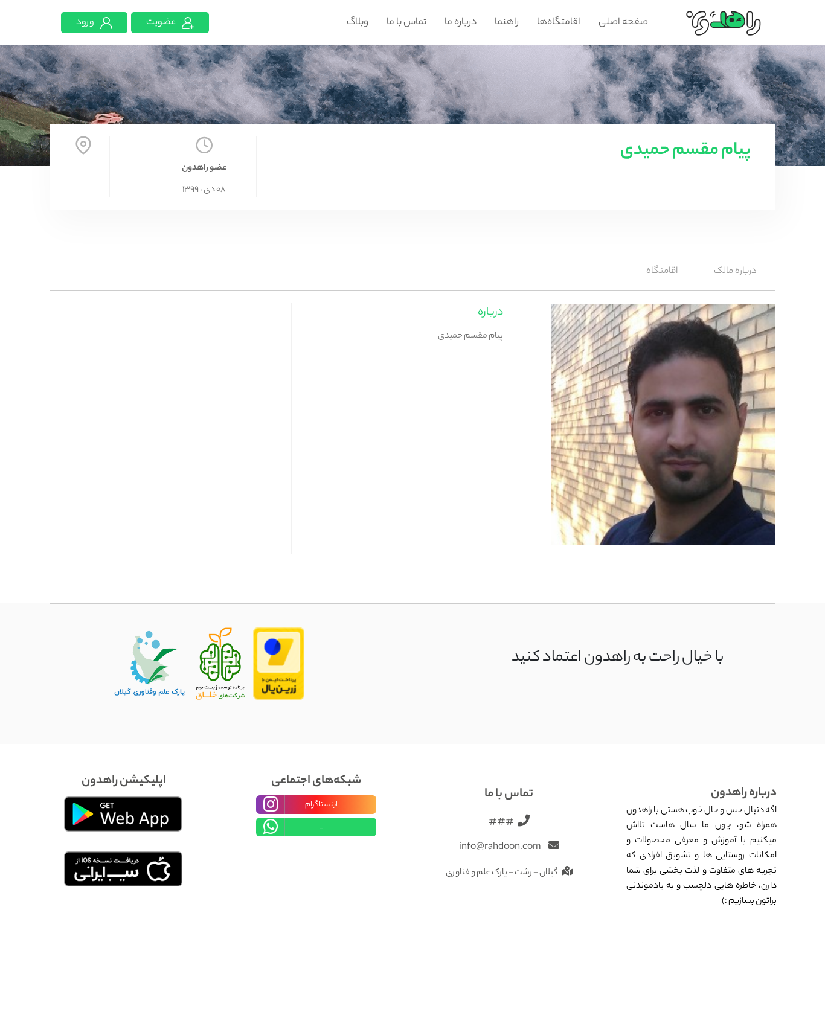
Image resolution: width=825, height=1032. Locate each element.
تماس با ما (406, 22)
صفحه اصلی (623, 22)
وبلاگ (357, 22)
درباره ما (461, 22)
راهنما (507, 22)
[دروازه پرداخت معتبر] (278, 664)
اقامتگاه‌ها (558, 22)
